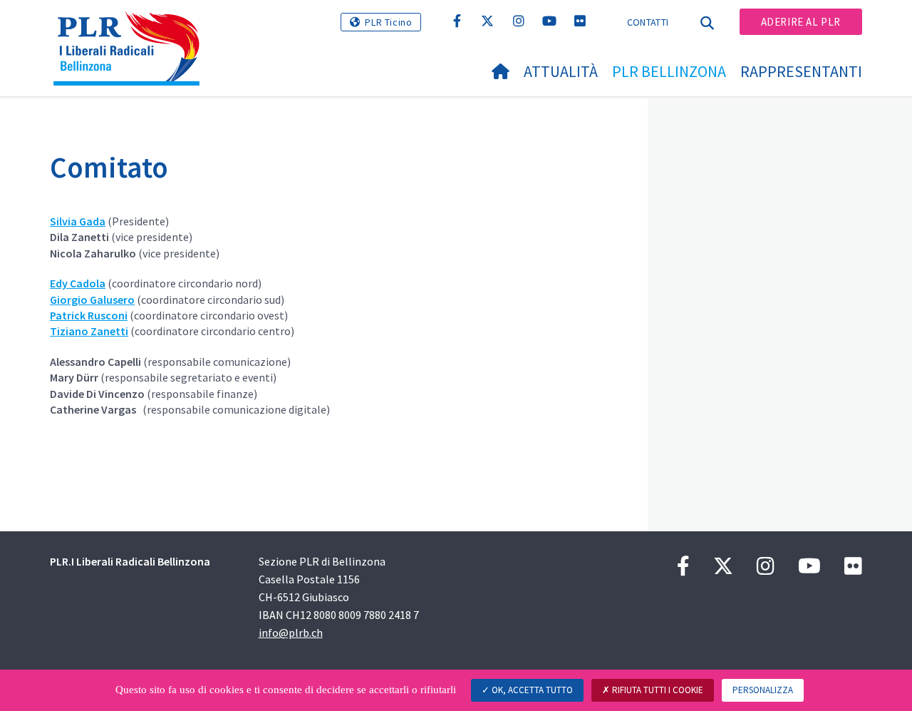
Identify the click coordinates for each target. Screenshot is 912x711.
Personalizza (762, 690)
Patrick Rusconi (89, 315)
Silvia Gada (77, 221)
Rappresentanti (801, 71)
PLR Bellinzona (669, 71)
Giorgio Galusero (92, 299)
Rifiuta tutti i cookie (656, 690)
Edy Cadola (77, 283)
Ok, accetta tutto (531, 690)
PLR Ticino (388, 22)
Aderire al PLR (801, 22)
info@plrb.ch (291, 632)
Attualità (561, 71)
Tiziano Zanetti (89, 331)
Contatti (647, 22)
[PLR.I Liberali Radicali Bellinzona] (132, 29)
